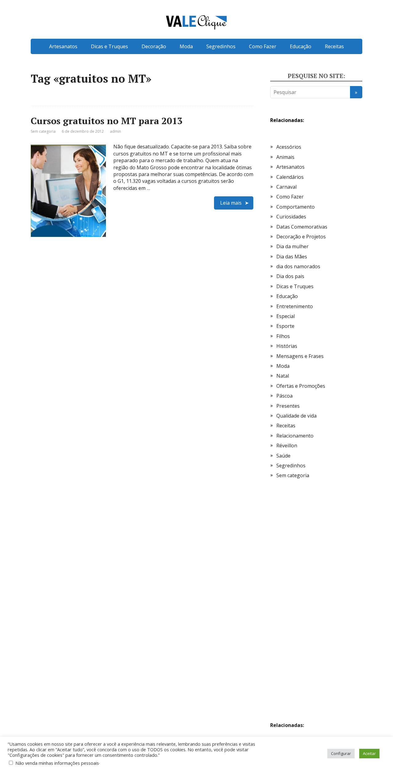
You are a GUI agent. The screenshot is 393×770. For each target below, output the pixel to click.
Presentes (288, 406)
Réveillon (286, 445)
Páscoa (284, 395)
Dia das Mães (291, 256)
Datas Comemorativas (301, 226)
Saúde (283, 455)
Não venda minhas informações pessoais (57, 763)
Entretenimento (294, 306)
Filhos (283, 336)
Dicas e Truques (109, 46)
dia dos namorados (298, 266)
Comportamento (295, 206)
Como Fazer (262, 46)
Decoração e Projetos (301, 236)
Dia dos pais (290, 276)
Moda (186, 46)
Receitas (334, 46)
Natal (282, 375)
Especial (285, 316)
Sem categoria (43, 131)
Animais (285, 157)
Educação (300, 46)
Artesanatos (63, 46)
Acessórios (288, 146)
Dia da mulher (292, 246)
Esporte (285, 326)
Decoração (154, 46)
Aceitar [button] (369, 753)
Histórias (286, 346)
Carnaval (286, 186)
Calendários (290, 177)
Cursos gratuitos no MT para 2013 (106, 121)
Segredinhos (220, 46)
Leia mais (231, 202)
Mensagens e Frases (300, 356)
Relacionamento (294, 435)
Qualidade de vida (296, 415)
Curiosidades (291, 216)
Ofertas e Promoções (300, 386)
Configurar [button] (341, 753)
